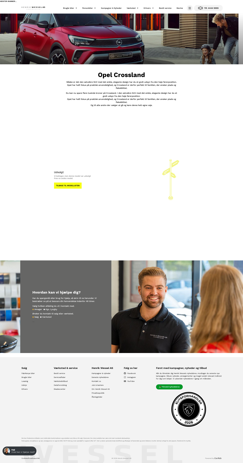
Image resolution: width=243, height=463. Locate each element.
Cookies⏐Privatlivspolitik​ (31, 458)
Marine (180, 8)
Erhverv (147, 8)
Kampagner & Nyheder (111, 8)
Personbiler (87, 8)
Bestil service (165, 8)
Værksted (131, 8)
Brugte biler (68, 8)
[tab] (37, 309)
